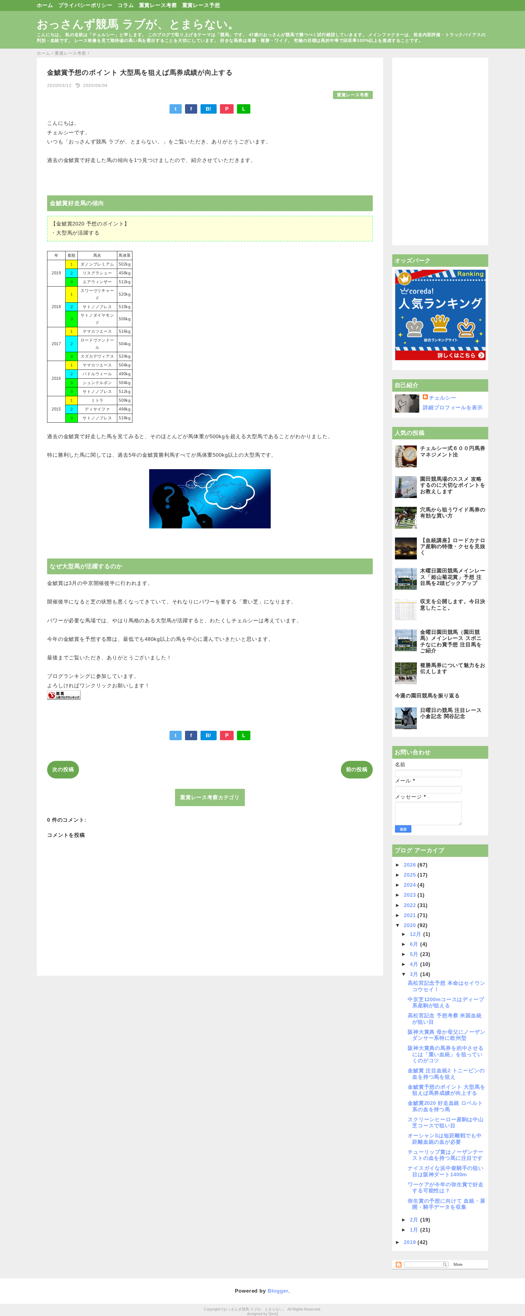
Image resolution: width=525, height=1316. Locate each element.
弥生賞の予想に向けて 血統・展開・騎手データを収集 (447, 1204)
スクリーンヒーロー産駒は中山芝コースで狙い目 (446, 1123)
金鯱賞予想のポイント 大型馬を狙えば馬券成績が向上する (447, 1090)
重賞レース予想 (201, 5)
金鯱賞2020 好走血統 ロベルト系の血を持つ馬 (445, 1106)
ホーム (45, 5)
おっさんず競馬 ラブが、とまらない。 (138, 24)
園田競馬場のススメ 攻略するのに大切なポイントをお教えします (452, 485)
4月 (415, 964)
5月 (415, 954)
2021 (410, 915)
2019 (410, 1242)
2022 (410, 905)
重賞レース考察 (158, 5)
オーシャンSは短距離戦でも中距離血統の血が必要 (445, 1139)
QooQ (273, 1314)
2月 (415, 1220)
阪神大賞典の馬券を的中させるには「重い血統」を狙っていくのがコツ (446, 1054)
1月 (415, 1230)
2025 (410, 875)
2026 (410, 865)
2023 (410, 895)
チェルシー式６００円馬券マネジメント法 (452, 451)
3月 (415, 974)
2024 (410, 885)
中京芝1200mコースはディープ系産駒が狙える (446, 1002)
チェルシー (442, 398)
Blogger (278, 1291)
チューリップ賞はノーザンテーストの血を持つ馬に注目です (446, 1155)
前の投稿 (357, 769)
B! (209, 109)
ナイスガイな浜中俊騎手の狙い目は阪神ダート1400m (446, 1171)
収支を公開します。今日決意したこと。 (452, 604)
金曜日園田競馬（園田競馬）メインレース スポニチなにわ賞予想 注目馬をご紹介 (451, 641)
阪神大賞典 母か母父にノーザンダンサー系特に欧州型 (447, 1035)
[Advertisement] (440, 151)
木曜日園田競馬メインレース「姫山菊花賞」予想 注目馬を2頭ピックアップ (452, 577)
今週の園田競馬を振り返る (427, 696)
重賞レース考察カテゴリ (210, 797)
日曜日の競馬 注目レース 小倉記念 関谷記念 (451, 713)
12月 (416, 934)
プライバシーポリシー (85, 5)
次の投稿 (63, 769)
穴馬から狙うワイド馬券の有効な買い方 (452, 513)
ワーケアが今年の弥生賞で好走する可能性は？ (446, 1188)
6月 (415, 944)
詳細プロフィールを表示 (452, 408)
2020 (410, 925)
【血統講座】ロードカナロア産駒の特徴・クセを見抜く (452, 547)
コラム (126, 5)
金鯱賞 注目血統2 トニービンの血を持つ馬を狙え (446, 1074)
